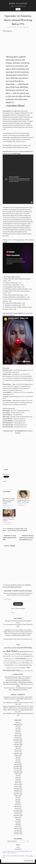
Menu (18, 9)
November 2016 (18, 812)
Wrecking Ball (23, 530)
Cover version (6, 656)
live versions (19, 662)
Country (30, 654)
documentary (27, 656)
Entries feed (18, 849)
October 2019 (18, 752)
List (11, 663)
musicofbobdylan (7, 713)
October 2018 (18, 770)
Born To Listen (18, 3)
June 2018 (18, 777)
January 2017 (18, 808)
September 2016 (18, 815)
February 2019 (18, 764)
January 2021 (18, 737)
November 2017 (18, 790)
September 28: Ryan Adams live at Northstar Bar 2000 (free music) (26, 537)
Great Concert (29, 658)
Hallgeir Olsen (26, 27)
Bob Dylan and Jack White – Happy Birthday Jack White (18, 682)
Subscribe (18, 604)
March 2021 (18, 733)
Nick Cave (31, 662)
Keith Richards (6, 662)
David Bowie (20, 656)
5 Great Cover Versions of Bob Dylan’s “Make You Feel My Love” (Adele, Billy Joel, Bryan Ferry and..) (18, 698)
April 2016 (18, 824)
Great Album (20, 658)
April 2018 (18, 781)
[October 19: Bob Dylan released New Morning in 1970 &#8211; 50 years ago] (23, 494)
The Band (21, 665)
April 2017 (18, 803)
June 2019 (18, 759)
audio (6, 648)
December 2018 (18, 766)
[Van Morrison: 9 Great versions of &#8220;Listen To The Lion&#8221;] (9, 512)
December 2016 (18, 810)
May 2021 (18, 730)
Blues (4, 651)
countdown (24, 654)
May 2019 (18, 761)
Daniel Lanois (11, 528)
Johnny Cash (28, 660)
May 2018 (18, 779)
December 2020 (18, 739)
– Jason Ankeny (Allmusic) (15, 105)
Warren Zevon (24, 670)
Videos (18, 670)
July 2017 (18, 797)
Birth (22, 648)
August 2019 (18, 755)
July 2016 (18, 819)
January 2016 (18, 830)
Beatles (10, 648)
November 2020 (18, 741)
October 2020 (18, 742)
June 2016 (18, 821)
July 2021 (18, 726)
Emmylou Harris (19, 528)
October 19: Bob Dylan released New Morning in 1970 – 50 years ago (23, 500)
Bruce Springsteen (23, 651)
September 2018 (18, 772)
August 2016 (18, 817)
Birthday (28, 647)
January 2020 (18, 750)
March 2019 (18, 762)
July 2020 (18, 748)
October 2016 (18, 814)
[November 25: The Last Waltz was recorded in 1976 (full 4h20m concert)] (9, 494)
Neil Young (25, 663)
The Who (12, 667)
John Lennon (22, 660)
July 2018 (18, 775)
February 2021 (18, 735)
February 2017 (18, 806)
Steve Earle (15, 665)
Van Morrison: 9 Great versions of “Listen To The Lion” (8, 519)
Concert (18, 654)
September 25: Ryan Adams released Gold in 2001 (9, 537)
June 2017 (18, 799)
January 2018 (18, 786)
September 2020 (18, 744)
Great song (6, 660)
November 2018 (18, 768)
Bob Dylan (11, 650)
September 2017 (18, 793)
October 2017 (18, 792)
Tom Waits (22, 667)
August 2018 (18, 773)
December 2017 (18, 788)
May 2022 (18, 722)
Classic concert (11, 654)
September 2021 (18, 724)
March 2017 (18, 804)
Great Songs (12, 660)
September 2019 (18, 753)
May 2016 (18, 823)
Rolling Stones (8, 665)
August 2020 (18, 746)
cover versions (14, 656)
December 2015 (18, 832)
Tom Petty (17, 667)
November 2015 (18, 833)
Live (14, 663)
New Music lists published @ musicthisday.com (18, 680)
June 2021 (18, 728)
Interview (17, 660)
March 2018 (18, 782)
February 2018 (18, 784)
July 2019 (18, 757)
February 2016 (18, 828)
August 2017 (18, 795)
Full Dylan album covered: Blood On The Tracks (20, 706)
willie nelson (30, 670)
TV (25, 667)
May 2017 (18, 801)
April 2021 (18, 731)
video (13, 670)
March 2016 (18, 826)
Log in (18, 847)
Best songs (17, 648)
